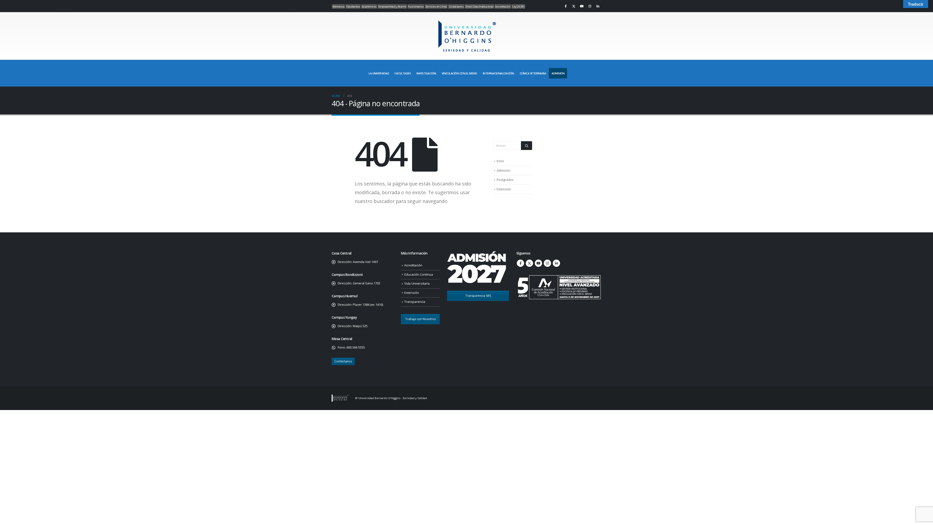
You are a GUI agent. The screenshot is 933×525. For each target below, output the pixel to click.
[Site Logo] (466, 36)
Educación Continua (418, 274)
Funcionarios (415, 6)
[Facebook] (565, 6)
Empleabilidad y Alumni (392, 6)
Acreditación (502, 6)
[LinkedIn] (597, 6)
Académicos (369, 6)
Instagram (547, 263)
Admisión (503, 170)
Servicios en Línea (436, 6)
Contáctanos (456, 6)
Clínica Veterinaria (533, 73)
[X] (573, 6)
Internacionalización (498, 73)
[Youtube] (581, 6)
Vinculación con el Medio (459, 73)
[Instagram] (589, 6)
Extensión (504, 189)
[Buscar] (526, 145)
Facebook (520, 263)
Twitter (529, 263)
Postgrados (505, 179)
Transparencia (414, 302)
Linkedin (556, 263)
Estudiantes (353, 6)
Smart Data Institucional (479, 6)
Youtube (538, 263)
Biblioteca (338, 6)
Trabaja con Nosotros (420, 319)
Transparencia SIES (478, 296)
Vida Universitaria (417, 283)
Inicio (500, 161)
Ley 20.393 (518, 6)
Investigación (426, 73)
